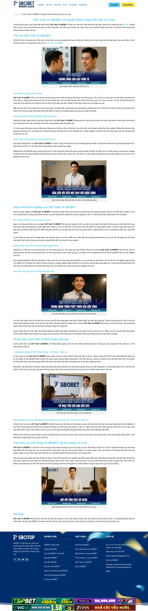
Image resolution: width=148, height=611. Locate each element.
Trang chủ (17, 14)
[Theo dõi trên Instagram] (19, 559)
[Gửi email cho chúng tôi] (27, 559)
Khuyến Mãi (83, 5)
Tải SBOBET (73, 5)
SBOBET (41, 5)
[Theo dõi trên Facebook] (15, 559)
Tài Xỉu (65, 5)
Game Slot (57, 5)
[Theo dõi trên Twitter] (23, 559)
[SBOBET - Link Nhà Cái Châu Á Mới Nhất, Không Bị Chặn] (24, 5)
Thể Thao (49, 5)
